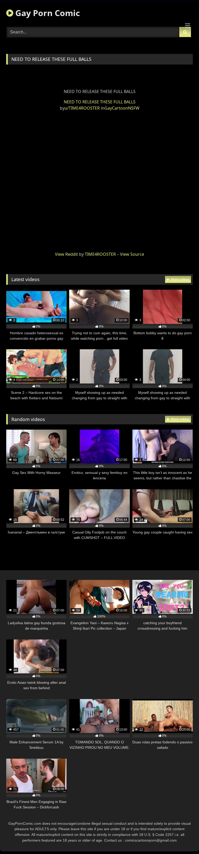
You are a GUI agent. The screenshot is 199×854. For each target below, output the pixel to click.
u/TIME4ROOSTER (82, 108)
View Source (132, 254)
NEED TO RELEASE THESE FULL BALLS (100, 102)
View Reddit (66, 254)
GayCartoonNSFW (121, 108)
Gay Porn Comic (46, 12)
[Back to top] (183, 839)
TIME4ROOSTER (100, 254)
